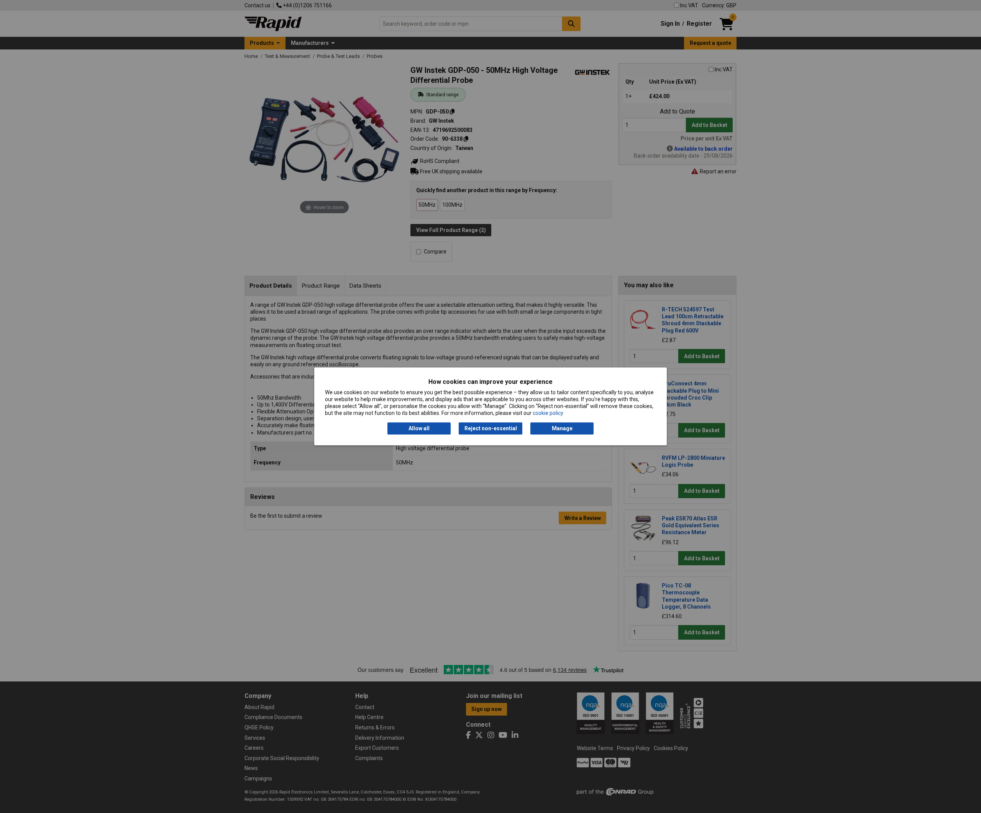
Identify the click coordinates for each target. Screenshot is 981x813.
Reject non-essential (490, 428)
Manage (562, 428)
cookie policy (548, 413)
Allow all (419, 428)
